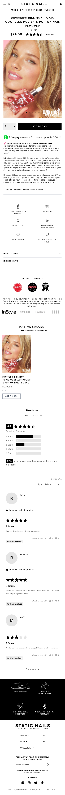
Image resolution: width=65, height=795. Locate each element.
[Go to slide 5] (39, 112)
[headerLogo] (33, 4)
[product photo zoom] (58, 43)
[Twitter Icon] (35, 782)
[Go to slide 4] (35, 112)
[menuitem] (9, 312)
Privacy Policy (52, 790)
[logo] (9, 312)
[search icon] (9, 4)
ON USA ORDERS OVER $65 (32, 10)
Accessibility (27, 748)
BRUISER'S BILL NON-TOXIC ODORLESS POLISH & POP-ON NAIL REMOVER (16, 380)
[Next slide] (56, 112)
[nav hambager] (4, 4)
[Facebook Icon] (22, 782)
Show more (31, 669)
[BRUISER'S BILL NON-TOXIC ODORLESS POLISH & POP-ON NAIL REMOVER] (16, 354)
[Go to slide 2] (29, 112)
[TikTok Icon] (42, 782)
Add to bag (11, 396)
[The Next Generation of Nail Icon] (32, 726)
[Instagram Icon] (29, 782)
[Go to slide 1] (26, 112)
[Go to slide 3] (32, 112)
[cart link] (61, 4)
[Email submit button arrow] (48, 764)
